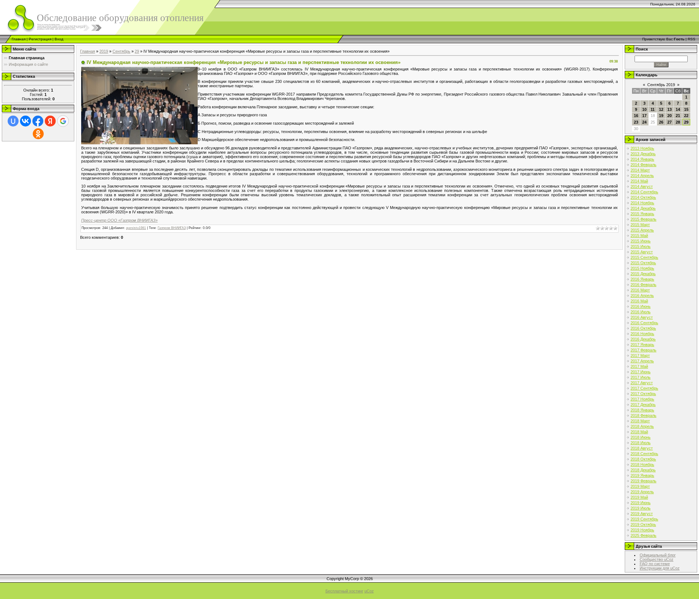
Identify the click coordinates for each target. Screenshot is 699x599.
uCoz (369, 591)
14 (678, 109)
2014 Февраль (643, 164)
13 (669, 109)
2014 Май (639, 181)
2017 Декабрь (643, 404)
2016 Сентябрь (644, 323)
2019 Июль (641, 508)
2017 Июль (641, 377)
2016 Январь (642, 279)
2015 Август (642, 252)
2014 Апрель (642, 175)
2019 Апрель (642, 492)
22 (686, 115)
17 (644, 115)
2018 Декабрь (643, 470)
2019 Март (640, 486)
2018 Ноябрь (642, 464)
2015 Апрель (642, 230)
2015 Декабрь (643, 274)
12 (661, 109)
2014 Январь (642, 159)
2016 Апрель (642, 295)
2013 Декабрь (643, 154)
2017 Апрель (642, 361)
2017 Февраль (643, 350)
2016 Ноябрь (642, 333)
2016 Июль (641, 312)
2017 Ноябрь (642, 399)
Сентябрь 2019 (661, 85)
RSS (691, 39)
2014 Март (640, 170)
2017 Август (642, 383)
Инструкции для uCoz (660, 568)
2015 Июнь (641, 241)
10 (644, 109)
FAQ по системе (655, 564)
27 (669, 122)
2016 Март (640, 290)
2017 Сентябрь (644, 388)
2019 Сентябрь (644, 519)
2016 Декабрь (643, 339)
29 (137, 51)
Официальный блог (658, 555)
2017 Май (639, 366)
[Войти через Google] (63, 121)
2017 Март (640, 355)
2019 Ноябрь (642, 530)
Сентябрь (121, 51)
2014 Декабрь (643, 208)
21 (678, 115)
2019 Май (639, 497)
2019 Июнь (641, 502)
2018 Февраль (643, 415)
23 (636, 122)
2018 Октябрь (643, 459)
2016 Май (639, 301)
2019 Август (642, 513)
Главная (18, 39)
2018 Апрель (642, 426)
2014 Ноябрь (642, 203)
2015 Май (639, 235)
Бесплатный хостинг (344, 591)
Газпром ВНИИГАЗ (172, 228)
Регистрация (40, 39)
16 (636, 115)
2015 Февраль (643, 219)
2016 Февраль (643, 284)
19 (661, 115)
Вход (59, 39)
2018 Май (639, 432)
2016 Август (642, 317)
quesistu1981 (136, 228)
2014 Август (642, 186)
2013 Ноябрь (642, 148)
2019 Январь (642, 475)
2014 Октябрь (643, 197)
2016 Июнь (641, 306)
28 (678, 122)
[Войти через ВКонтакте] (25, 121)
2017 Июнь (641, 372)
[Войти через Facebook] (37, 121)
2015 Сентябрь (644, 257)
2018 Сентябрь (644, 453)
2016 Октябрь (643, 328)
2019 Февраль (643, 481)
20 (669, 115)
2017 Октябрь (643, 393)
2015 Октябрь (643, 263)
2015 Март (640, 224)
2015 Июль (641, 246)
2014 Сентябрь (644, 192)
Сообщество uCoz (657, 559)
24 (644, 122)
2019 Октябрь (643, 524)
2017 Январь (642, 344)
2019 (103, 51)
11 (653, 109)
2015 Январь (642, 214)
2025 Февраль (643, 535)
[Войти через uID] (13, 121)
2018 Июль (641, 443)
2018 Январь (642, 410)
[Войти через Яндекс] (50, 121)
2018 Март (640, 421)
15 (686, 109)
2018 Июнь (641, 437)
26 (661, 122)
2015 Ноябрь (642, 268)
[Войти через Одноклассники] (38, 133)
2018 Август (642, 448)
